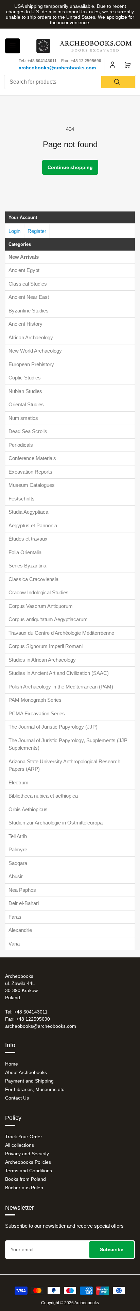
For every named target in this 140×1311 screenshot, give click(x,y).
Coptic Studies (24, 377)
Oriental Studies (26, 404)
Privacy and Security (27, 1153)
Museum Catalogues (31, 485)
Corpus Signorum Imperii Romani (45, 646)
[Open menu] (12, 45)
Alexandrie (20, 930)
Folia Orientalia (24, 552)
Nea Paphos (22, 890)
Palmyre (17, 849)
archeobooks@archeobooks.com (57, 67)
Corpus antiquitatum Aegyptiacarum (48, 619)
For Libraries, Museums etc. (35, 1089)
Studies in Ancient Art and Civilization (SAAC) (58, 673)
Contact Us (17, 1098)
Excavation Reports (30, 472)
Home (11, 1064)
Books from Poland (25, 1179)
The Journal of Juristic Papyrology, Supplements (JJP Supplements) (67, 744)
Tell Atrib (17, 836)
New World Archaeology (35, 351)
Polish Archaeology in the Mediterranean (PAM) (60, 686)
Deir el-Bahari (23, 903)
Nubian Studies (25, 391)
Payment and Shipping (29, 1081)
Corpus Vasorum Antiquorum (40, 606)
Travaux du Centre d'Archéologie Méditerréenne (61, 633)
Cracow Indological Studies (38, 592)
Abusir (15, 876)
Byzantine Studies (28, 310)
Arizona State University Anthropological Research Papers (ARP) (64, 765)
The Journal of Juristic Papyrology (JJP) (53, 727)
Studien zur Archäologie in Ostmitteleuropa (55, 822)
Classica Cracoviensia (33, 579)
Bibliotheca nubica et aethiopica (43, 796)
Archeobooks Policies (28, 1162)
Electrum (18, 782)
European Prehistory (31, 364)
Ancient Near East (28, 297)
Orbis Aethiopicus (28, 809)
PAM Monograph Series (35, 700)
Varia (14, 944)
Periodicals (20, 445)
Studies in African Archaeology (42, 660)
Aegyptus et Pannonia (32, 525)
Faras (14, 917)
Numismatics (23, 418)
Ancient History (25, 324)
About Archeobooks (26, 1072)
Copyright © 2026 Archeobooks (70, 1302)
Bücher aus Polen (24, 1187)
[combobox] (70, 82)
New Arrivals (23, 257)
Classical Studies (27, 284)
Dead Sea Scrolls (27, 431)
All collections (19, 1145)
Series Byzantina (27, 565)
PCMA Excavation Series (36, 713)
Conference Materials (32, 458)
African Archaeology (30, 337)
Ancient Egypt (23, 270)
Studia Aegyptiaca (28, 512)
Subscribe (111, 1249)
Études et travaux (28, 539)
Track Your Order (23, 1136)
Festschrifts (21, 498)
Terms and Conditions (28, 1170)
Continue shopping (70, 167)
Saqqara (17, 863)
